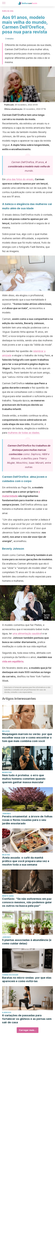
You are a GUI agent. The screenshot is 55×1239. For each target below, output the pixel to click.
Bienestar (7, 772)
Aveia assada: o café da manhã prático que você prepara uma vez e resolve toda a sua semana (25, 861)
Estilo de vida (7, 11)
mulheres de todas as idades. (24, 432)
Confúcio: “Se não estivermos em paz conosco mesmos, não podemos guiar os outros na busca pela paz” (27, 902)
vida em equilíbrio (12, 661)
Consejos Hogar (10, 975)
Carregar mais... (27, 1030)
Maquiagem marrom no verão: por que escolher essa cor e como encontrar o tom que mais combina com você (27, 737)
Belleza (6, 731)
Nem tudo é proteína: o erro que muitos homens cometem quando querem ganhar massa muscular (23, 779)
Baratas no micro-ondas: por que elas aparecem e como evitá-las (26, 979)
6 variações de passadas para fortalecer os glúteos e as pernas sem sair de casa (27, 1019)
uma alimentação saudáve (27, 633)
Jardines (6, 814)
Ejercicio (6, 1012)
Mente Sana (8, 896)
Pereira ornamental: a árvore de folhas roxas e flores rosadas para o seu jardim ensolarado (27, 820)
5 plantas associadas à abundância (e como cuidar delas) (26, 941)
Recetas (6, 855)
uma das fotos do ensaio (20, 179)
